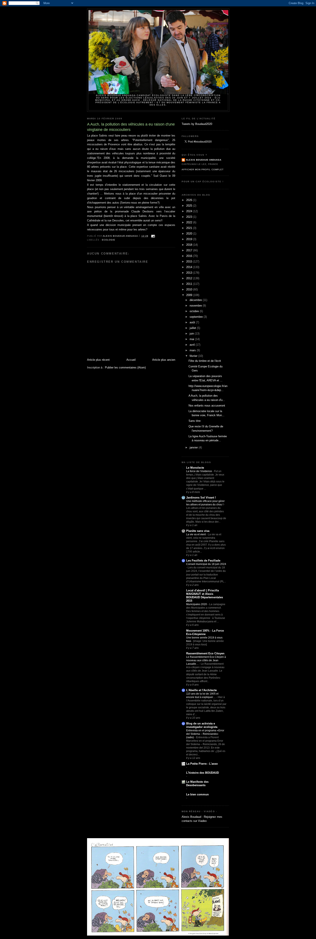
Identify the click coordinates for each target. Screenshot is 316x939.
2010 (189, 289)
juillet (193, 328)
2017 (189, 250)
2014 (189, 267)
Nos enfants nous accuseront (207, 405)
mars (193, 350)
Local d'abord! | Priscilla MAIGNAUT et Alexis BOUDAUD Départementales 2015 (204, 595)
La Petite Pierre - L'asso (202, 763)
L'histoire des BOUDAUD (202, 772)
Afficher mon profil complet (203, 169)
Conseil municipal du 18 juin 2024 (206, 564)
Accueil (131, 359)
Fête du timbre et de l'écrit (205, 360)
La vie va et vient (196, 534)
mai (192, 339)
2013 (189, 272)
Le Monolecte (195, 467)
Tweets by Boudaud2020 (197, 124)
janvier (194, 447)
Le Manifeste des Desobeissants (197, 783)
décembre (196, 300)
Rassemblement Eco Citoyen (205, 653)
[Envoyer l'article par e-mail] (153, 236)
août (193, 322)
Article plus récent (98, 359)
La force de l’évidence (199, 471)
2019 (189, 239)
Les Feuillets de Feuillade (203, 560)
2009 (189, 295)
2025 (189, 205)
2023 (189, 216)
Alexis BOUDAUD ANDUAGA (203, 160)
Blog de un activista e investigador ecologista (201, 725)
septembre (197, 316)
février (194, 355)
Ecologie (108, 240)
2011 (189, 283)
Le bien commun (197, 794)
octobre (195, 311)
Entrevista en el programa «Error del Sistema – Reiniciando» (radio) (205, 734)
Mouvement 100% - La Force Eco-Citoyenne (205, 632)
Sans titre (195, 420)
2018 (189, 244)
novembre (196, 305)
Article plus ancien (163, 359)
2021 (189, 228)
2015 (189, 261)
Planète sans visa (197, 530)
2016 (189, 256)
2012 (189, 278)
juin (192, 333)
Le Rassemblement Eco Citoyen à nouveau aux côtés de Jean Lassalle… (206, 660)
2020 (189, 233)
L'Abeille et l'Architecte (201, 690)
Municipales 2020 (197, 604)
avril (193, 344)
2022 (189, 222)
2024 (189, 211)
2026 (189, 200)
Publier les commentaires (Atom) (125, 367)
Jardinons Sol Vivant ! (201, 497)
